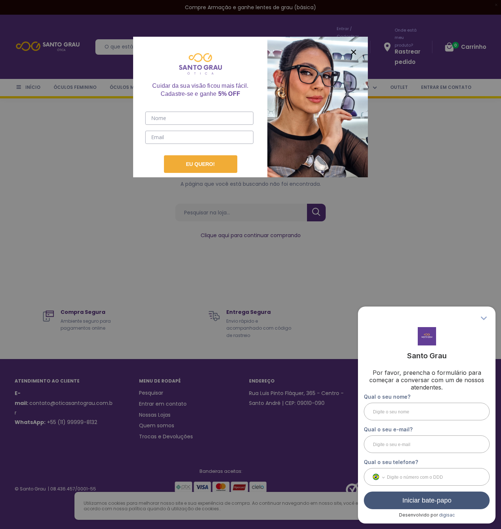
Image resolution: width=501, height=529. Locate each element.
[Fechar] (353, 51)
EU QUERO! (200, 164)
